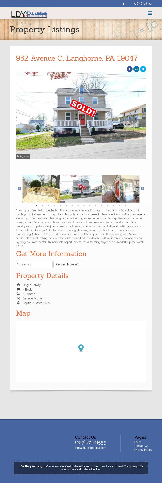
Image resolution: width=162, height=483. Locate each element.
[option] (81, 115)
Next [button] (142, 189)
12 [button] (102, 205)
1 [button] (37, 205)
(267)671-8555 (143, 3)
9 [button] (84, 205)
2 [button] (42, 205)
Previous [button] (20, 189)
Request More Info (67, 264)
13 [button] (108, 205)
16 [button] (125, 205)
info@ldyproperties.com (90, 447)
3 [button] (48, 205)
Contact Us (141, 445)
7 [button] (72, 205)
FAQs (137, 441)
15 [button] (120, 205)
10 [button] (90, 205)
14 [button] (114, 205)
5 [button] (60, 205)
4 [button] (54, 205)
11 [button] (96, 205)
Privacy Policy (143, 449)
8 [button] (78, 205)
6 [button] (66, 205)
